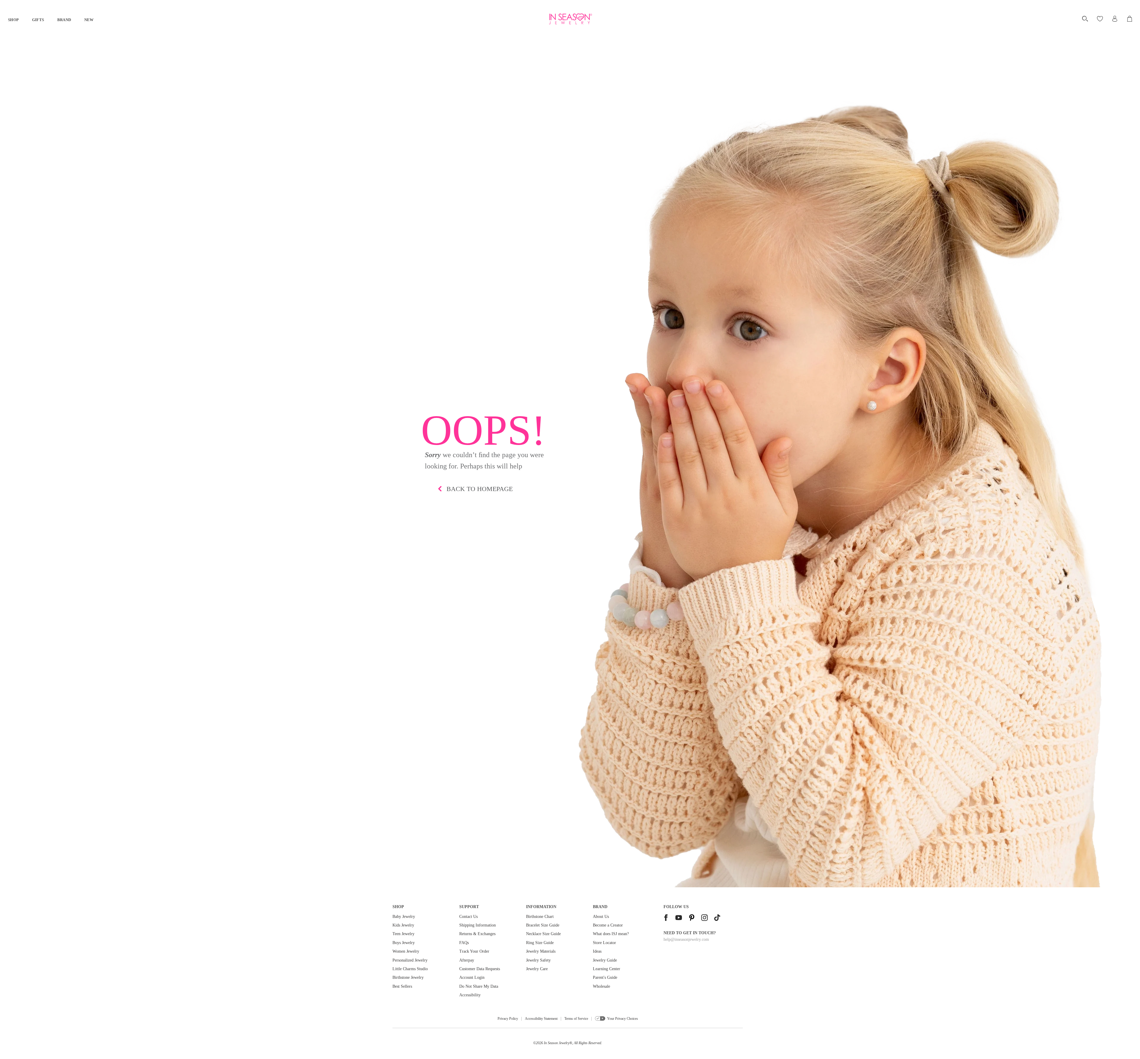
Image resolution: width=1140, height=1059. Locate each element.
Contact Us (468, 916)
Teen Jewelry (403, 934)
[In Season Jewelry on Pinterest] (691, 918)
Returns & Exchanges (477, 934)
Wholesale (601, 986)
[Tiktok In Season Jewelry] (717, 918)
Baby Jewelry (403, 916)
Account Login (471, 977)
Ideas (597, 951)
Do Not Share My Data (478, 986)
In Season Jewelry (556, 1043)
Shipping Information (477, 925)
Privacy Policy (508, 1019)
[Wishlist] (1100, 19)
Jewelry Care (537, 969)
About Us (601, 916)
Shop (13, 20)
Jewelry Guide (605, 960)
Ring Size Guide (540, 942)
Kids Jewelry (403, 925)
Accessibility (470, 995)
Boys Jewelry (403, 942)
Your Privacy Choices (622, 1019)
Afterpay (466, 960)
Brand (64, 20)
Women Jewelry (405, 951)
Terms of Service (576, 1019)
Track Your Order (474, 951)
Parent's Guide (605, 977)
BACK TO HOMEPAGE (479, 489)
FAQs (464, 942)
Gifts (38, 20)
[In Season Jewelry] (570, 19)
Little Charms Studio (410, 969)
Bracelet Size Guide (542, 925)
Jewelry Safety (538, 960)
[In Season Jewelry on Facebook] (666, 918)
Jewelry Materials (540, 951)
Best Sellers (402, 986)
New (89, 20)
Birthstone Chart (540, 916)
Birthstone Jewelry (408, 977)
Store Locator (604, 942)
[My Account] (1115, 19)
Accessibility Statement (541, 1019)
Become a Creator (608, 925)
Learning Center (606, 969)
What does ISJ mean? (611, 934)
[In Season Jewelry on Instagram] (704, 918)
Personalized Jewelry (410, 960)
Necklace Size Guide (543, 934)
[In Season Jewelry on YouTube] (678, 918)
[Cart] (1130, 19)
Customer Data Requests (479, 969)
